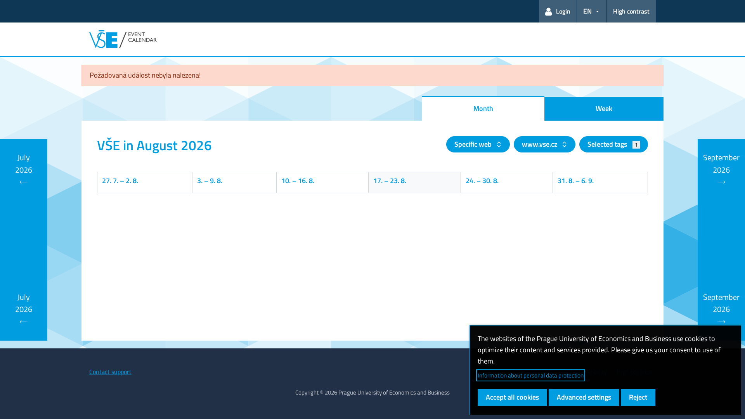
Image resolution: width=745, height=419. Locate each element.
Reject (638, 397)
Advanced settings (584, 397)
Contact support (110, 371)
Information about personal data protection (531, 375)
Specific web (473, 144)
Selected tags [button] (612, 144)
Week (604, 108)
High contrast (631, 11)
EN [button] (587, 11)
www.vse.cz (540, 144)
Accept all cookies (512, 397)
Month (483, 108)
